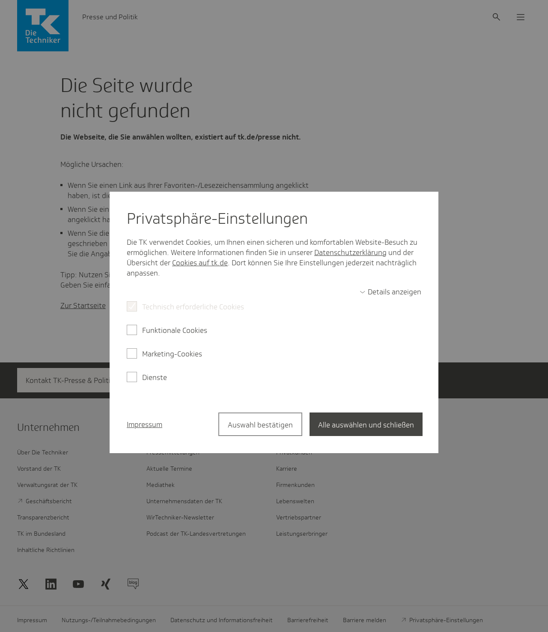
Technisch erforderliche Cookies (193, 307)
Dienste (154, 377)
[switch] (390, 292)
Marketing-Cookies (172, 354)
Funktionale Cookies (174, 330)
